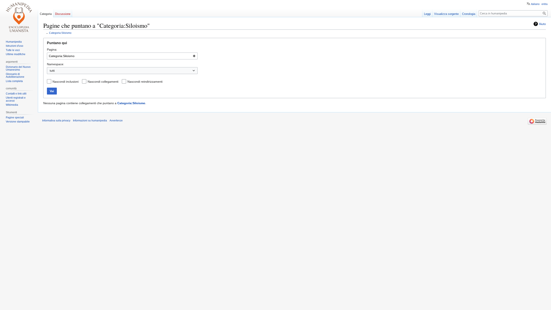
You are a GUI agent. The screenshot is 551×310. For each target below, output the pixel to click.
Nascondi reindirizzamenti (145, 81)
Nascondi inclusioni (66, 81)
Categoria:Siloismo (60, 32)
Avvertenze (116, 120)
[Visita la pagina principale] (19, 17)
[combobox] (122, 56)
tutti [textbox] (52, 70)
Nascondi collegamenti (103, 81)
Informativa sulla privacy (56, 120)
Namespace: (55, 64)
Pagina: (52, 49)
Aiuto (542, 24)
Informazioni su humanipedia (90, 120)
